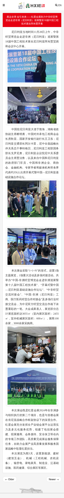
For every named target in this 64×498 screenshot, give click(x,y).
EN (59, 5)
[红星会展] (38, 5)
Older (9, 479)
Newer (54, 479)
